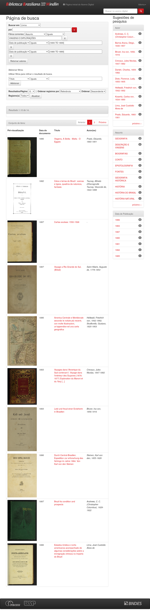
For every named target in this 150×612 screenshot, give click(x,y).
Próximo (102, 122)
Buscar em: (14, 25)
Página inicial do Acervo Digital (79, 4)
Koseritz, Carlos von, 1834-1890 (124, 98)
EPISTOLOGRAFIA (124, 165)
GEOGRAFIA (121, 138)
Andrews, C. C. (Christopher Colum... (125, 35)
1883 (117, 225)
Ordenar (86, 91)
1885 (117, 255)
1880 (117, 237)
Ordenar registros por (48, 91)
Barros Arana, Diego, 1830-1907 (125, 44)
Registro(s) (14, 95)
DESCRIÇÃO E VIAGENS (122, 146)
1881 (117, 243)
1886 (117, 219)
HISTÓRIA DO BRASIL (125, 192)
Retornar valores (18, 60)
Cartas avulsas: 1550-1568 (66, 222)
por (10, 29)
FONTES (119, 171)
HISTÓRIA (120, 186)
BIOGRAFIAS (121, 153)
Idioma (141, 4)
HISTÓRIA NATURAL (125, 198)
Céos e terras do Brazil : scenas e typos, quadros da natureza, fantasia (69, 184)
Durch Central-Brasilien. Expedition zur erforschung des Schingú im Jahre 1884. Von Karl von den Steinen (68, 459)
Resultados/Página (17, 91)
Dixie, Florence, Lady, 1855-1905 (125, 80)
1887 (117, 231)
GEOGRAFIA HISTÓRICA (121, 179)
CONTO (118, 159)
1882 (117, 249)
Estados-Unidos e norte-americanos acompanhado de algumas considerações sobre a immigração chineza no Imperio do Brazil (69, 550)
